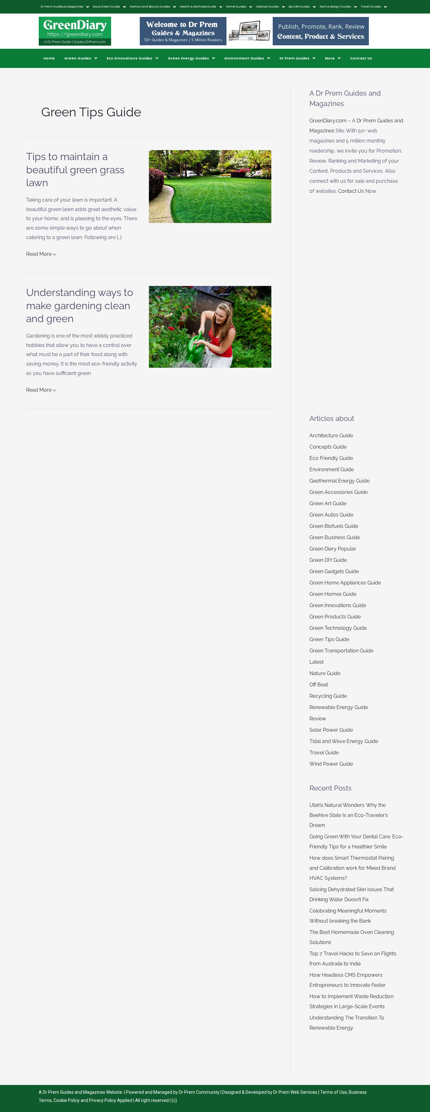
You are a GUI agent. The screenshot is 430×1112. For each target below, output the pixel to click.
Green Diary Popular (332, 549)
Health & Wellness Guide (198, 6)
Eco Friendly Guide (331, 458)
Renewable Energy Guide (338, 707)
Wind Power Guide (331, 764)
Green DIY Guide (328, 560)
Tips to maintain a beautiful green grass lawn (75, 169)
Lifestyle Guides (267, 6)
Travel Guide (324, 753)
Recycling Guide (328, 696)
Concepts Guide (328, 447)
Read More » (41, 253)
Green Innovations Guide (337, 605)
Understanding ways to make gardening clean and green (79, 305)
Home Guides (236, 6)
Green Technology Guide (338, 628)
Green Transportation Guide (341, 651)
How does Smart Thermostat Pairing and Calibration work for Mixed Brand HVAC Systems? (352, 868)
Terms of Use (333, 1092)
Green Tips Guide (329, 639)
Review (317, 719)
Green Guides (77, 58)
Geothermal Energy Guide (339, 481)
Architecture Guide (331, 436)
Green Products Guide (335, 617)
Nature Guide (324, 673)
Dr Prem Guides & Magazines (62, 6)
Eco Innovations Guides (129, 58)
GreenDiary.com (328, 121)
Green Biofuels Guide (333, 526)
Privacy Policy (102, 1100)
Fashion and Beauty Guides (150, 6)
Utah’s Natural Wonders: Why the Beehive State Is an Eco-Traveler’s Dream (348, 815)
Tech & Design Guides (335, 6)
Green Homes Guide (332, 594)
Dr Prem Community (199, 1092)
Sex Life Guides (299, 6)
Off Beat (318, 685)
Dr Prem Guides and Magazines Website (82, 1092)
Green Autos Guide (331, 515)
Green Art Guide (327, 503)
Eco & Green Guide (106, 6)
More (330, 58)
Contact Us (361, 58)
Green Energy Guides (188, 58)
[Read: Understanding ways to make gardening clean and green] (210, 326)
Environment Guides (244, 58)
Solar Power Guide (331, 730)
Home (49, 58)
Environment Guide (331, 469)
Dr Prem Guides (294, 58)
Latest (316, 662)
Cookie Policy (67, 1100)
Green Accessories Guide (338, 492)
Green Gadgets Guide (334, 571)
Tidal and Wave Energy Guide (343, 741)
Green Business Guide (334, 537)
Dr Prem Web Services (295, 1092)
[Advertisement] (356, 304)
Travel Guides (371, 6)
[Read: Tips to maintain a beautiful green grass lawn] (210, 186)
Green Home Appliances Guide (345, 583)
